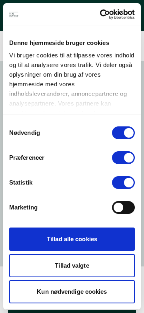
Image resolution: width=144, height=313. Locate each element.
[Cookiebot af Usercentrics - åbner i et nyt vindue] (101, 14)
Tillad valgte (72, 265)
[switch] (123, 157)
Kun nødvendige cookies (72, 291)
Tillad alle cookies (72, 239)
